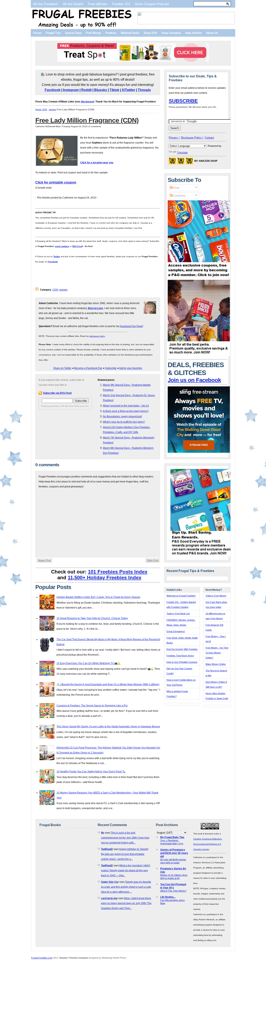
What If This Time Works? (173, 891)
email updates (62, 246)
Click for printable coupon (55, 182)
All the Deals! (73, 4)
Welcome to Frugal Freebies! (181, 595)
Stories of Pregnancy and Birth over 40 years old (174, 853)
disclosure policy (97, 336)
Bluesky (100, 90)
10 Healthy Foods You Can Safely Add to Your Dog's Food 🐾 (91, 771)
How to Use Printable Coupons (181, 662)
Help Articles (193, 32)
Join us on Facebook (194, 380)
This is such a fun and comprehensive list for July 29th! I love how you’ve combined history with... (125, 837)
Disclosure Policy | (192, 137)
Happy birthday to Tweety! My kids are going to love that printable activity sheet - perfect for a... (124, 854)
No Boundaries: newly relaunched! (122, 416)
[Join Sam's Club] (199, 355)
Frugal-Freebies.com (41, 958)
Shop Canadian (171, 32)
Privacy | (174, 137)
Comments (178, 195)
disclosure (87, 101)
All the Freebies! (45, 4)
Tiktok (114, 90)
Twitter (56, 256)
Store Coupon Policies (152, 4)
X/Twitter (128, 90)
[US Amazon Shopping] (172, 162)
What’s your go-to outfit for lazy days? (124, 421)
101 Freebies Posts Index (117, 572)
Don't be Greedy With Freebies (182, 649)
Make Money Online (216, 664)
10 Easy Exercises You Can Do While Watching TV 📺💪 (89, 663)
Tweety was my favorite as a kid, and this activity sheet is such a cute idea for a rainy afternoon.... (126, 886)
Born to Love (95, 308)
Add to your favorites (130, 368)
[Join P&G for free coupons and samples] (199, 277)
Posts (175, 187)
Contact (209, 137)
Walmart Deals (130, 32)
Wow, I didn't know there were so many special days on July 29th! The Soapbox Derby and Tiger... (126, 903)
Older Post (153, 560)
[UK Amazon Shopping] (189, 162)
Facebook (52, 90)
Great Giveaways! (175, 631)
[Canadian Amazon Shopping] (180, 162)
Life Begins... (167, 897)
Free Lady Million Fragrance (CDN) (87, 120)
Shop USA (150, 32)
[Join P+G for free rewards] (201, 555)
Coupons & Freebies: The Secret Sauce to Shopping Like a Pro (92, 705)
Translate (182, 152)
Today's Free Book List (178, 613)
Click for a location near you (96, 162)
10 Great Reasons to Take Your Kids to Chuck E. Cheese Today (92, 618)
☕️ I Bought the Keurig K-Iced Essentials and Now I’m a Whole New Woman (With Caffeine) (108, 684)
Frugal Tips (53, 32)
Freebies (110, 32)
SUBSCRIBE (183, 101)
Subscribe (111, 368)
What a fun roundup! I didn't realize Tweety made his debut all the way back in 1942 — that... (125, 870)
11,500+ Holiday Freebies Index (104, 577)
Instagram (71, 90)
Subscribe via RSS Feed (57, 393)
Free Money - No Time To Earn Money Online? (217, 652)
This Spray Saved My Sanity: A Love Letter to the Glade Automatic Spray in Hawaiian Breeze (108, 726)
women (52, 109)
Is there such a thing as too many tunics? (126, 411)
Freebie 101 (121, 4)
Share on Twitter (62, 368)
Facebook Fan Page (131, 326)
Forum (37, 32)
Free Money (93, 32)
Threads (144, 90)
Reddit (86, 90)
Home (38, 109)
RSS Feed (77, 246)
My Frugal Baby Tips (172, 837)
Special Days (73, 32)
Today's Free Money (216, 595)
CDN (44, 109)
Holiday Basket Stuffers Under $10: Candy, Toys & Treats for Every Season (98, 597)
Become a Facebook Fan (88, 368)
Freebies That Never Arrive (180, 655)
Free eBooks (98, 4)
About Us (212, 32)
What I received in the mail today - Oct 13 (126, 405)
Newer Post (44, 560)
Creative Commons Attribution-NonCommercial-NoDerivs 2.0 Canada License (207, 844)
